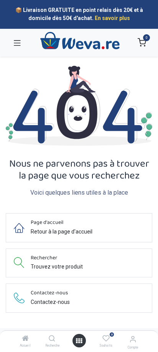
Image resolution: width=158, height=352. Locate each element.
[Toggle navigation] (17, 42)
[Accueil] (25, 339)
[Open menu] (79, 340)
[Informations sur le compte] (133, 339)
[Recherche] (52, 339)
